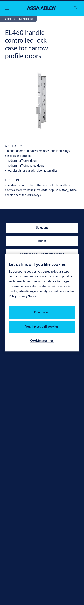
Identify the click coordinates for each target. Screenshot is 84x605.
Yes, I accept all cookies (42, 326)
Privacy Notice (27, 296)
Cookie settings (42, 340)
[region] (42, 303)
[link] (11, 19)
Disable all (42, 312)
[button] (26, 19)
